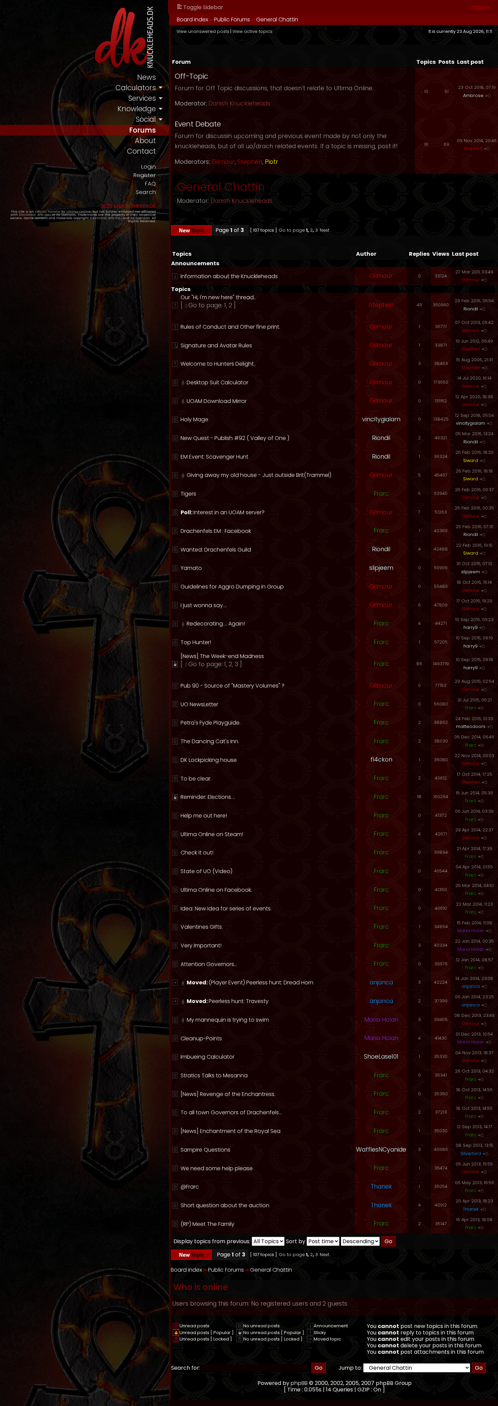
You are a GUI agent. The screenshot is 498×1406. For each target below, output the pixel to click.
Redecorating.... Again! (216, 624)
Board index (192, 19)
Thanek (381, 1186)
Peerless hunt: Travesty (239, 1001)
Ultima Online (78, 211)
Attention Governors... (209, 964)
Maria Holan (470, 930)
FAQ (150, 184)
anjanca (381, 982)
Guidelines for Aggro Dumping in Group (232, 587)
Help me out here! (204, 816)
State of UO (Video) (206, 871)
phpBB (299, 1383)
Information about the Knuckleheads (229, 276)
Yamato (191, 568)
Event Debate (198, 124)
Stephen (249, 162)
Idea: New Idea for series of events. (226, 908)
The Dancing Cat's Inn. (210, 741)
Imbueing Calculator (207, 1057)
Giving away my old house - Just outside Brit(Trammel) (259, 475)
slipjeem (381, 568)
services (142, 98)
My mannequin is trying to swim (228, 1020)
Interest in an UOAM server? (229, 512)
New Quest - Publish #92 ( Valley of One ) (235, 438)
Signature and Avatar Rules (216, 345)
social (146, 119)
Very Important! (201, 945)
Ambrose (473, 95)
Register (144, 175)
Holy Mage (194, 419)
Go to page (292, 230)
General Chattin (277, 19)
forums (142, 130)
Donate (480, 7)
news (146, 77)
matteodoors (470, 726)
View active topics (252, 31)
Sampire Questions (205, 1150)
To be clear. (196, 779)
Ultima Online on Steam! (212, 834)
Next (324, 230)
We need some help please (217, 1168)
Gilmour (223, 162)
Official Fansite (47, 211)
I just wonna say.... (204, 605)
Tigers (188, 494)
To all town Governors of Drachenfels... (231, 1112)
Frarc (381, 493)
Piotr (271, 162)
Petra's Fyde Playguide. (211, 723)
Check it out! (197, 852)
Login (148, 167)
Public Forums (232, 19)
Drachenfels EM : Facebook (216, 531)
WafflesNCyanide (381, 1149)
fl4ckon (381, 759)
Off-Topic (191, 76)
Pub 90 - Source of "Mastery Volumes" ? (233, 686)
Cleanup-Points (201, 1038)
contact (141, 151)
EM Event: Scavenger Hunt (214, 457)
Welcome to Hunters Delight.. (218, 364)
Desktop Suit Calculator (217, 382)
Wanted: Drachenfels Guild (216, 550)
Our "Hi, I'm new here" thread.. (218, 297)
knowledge (137, 109)
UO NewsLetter (199, 704)
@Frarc (190, 1187)
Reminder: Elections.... (208, 797)
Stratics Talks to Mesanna (214, 1075)
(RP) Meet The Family (207, 1224)
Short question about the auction (225, 1205)
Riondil (470, 309)
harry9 (470, 627)
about (145, 141)
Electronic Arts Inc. (34, 214)
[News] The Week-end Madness (222, 656)
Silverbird (470, 1153)
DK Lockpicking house (209, 760)
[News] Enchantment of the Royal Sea (231, 1131)
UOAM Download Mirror (217, 401)
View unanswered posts (203, 31)
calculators (136, 88)
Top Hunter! (196, 642)
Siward (470, 460)
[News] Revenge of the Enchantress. (228, 1094)
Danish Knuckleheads (239, 103)
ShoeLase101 (381, 1057)
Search (146, 192)
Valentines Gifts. (202, 927)
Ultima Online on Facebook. (216, 890)
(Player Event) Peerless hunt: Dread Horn (261, 982)
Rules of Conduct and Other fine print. (230, 327)
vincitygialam (381, 419)
